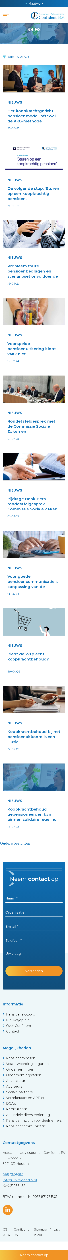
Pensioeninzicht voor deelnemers (34, 1121)
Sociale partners (19, 1092)
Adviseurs (14, 1086)
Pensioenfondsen (20, 1058)
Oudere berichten (15, 843)
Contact (12, 1031)
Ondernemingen (20, 1069)
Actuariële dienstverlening (28, 1115)
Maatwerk (35, 3)
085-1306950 (13, 1175)
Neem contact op (34, 1255)
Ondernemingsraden (23, 1075)
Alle (11, 57)
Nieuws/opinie (18, 1020)
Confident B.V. (21, 1232)
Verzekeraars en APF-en (26, 1098)
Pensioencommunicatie (26, 1126)
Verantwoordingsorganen (27, 1064)
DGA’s (11, 1104)
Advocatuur (15, 1081)
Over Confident (18, 1026)
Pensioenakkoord (20, 1014)
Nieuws (23, 57)
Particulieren (16, 1109)
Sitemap (40, 1229)
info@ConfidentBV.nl (20, 1180)
